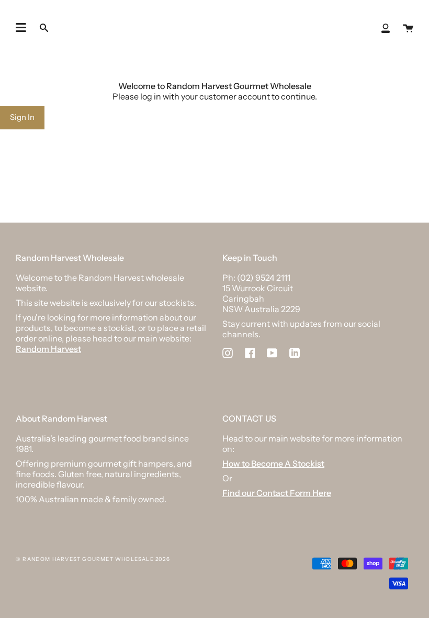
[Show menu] (21, 27)
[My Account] (385, 27)
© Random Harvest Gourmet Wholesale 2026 (93, 559)
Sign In (22, 117)
